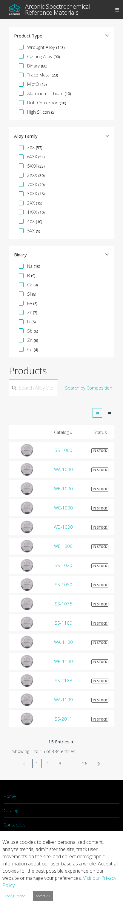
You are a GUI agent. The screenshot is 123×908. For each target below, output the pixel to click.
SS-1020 (63, 565)
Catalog (11, 811)
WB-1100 (63, 661)
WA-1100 (63, 642)
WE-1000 (63, 546)
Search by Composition (88, 388)
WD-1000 (63, 527)
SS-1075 (63, 604)
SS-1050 (63, 584)
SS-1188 (63, 680)
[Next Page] (98, 763)
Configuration (15, 896)
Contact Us (15, 825)
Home (10, 796)
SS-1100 (63, 623)
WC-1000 (63, 508)
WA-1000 (63, 469)
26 (86, 764)
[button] (61, 35)
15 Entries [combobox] (59, 742)
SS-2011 (63, 719)
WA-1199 (63, 700)
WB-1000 (63, 488)
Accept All (43, 896)
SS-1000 (63, 450)
